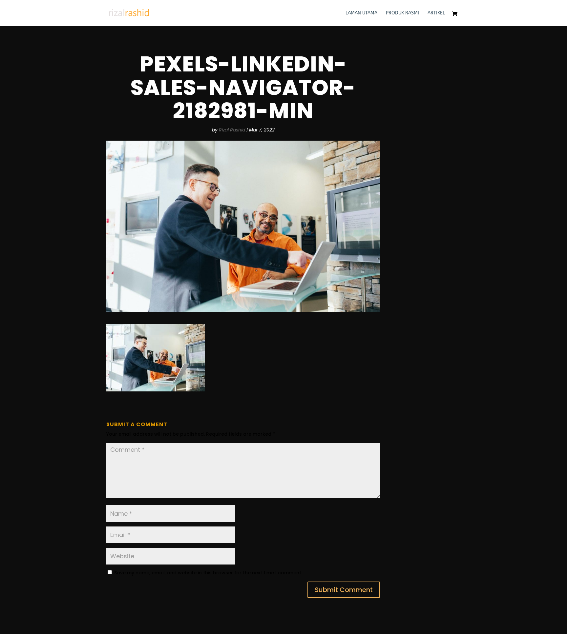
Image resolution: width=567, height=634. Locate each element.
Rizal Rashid (232, 130)
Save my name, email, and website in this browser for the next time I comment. (208, 572)
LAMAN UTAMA (361, 13)
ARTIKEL (436, 13)
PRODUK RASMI (402, 13)
